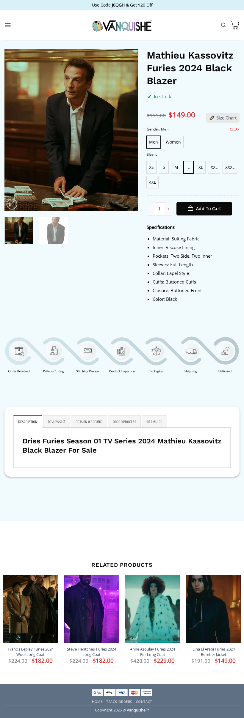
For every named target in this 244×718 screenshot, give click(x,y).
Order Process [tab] (124, 422)
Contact (144, 701)
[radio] (153, 142)
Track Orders (119, 701)
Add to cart (208, 208)
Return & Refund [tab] (89, 422)
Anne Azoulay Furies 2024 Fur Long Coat (152, 652)
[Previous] (14, 130)
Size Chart (226, 118)
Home (97, 701)
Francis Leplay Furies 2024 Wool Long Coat (31, 652)
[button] (7, 25)
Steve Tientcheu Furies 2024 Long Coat (91, 652)
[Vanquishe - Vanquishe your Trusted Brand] (122, 25)
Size (150, 155)
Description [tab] (27, 422)
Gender (153, 129)
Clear (235, 129)
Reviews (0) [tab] (56, 422)
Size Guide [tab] (154, 422)
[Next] (127, 130)
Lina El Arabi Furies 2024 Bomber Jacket (214, 652)
